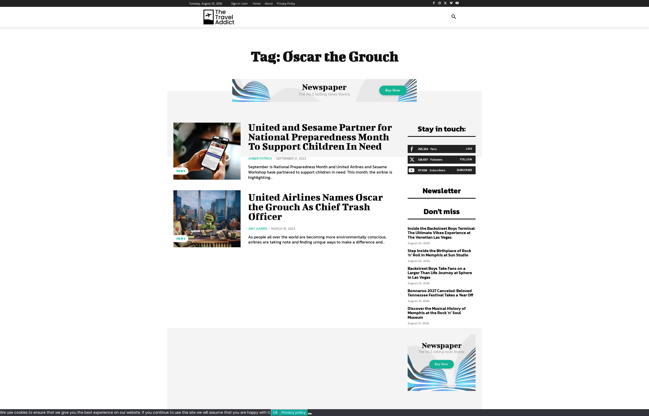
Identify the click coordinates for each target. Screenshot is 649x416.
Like (469, 149)
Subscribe (464, 170)
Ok (275, 412)
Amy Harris (257, 228)
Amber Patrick (260, 158)
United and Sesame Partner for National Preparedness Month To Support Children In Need (320, 137)
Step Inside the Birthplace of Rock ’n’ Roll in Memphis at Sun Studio (439, 253)
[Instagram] (440, 3)
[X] (445, 3)
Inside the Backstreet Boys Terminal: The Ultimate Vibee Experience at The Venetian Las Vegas (441, 232)
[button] (454, 17)
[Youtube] (457, 3)
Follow (466, 159)
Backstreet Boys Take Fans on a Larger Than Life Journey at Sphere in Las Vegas (440, 272)
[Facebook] (434, 3)
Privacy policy (294, 412)
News (180, 171)
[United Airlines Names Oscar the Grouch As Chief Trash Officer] (207, 218)
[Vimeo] (451, 3)
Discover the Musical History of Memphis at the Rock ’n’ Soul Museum (437, 312)
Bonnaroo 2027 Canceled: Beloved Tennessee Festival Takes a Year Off (440, 293)
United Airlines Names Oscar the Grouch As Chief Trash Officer (315, 207)
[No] (310, 413)
